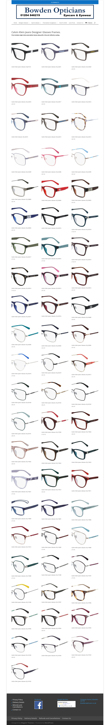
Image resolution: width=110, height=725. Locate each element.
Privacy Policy (18, 700)
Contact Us (80, 23)
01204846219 (55, 2)
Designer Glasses (23, 23)
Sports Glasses (35, 23)
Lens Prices (72, 23)
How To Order (63, 23)
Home (15, 23)
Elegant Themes (27, 723)
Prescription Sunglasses (49, 23)
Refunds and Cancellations (18, 706)
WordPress (49, 723)
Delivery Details (18, 702)
